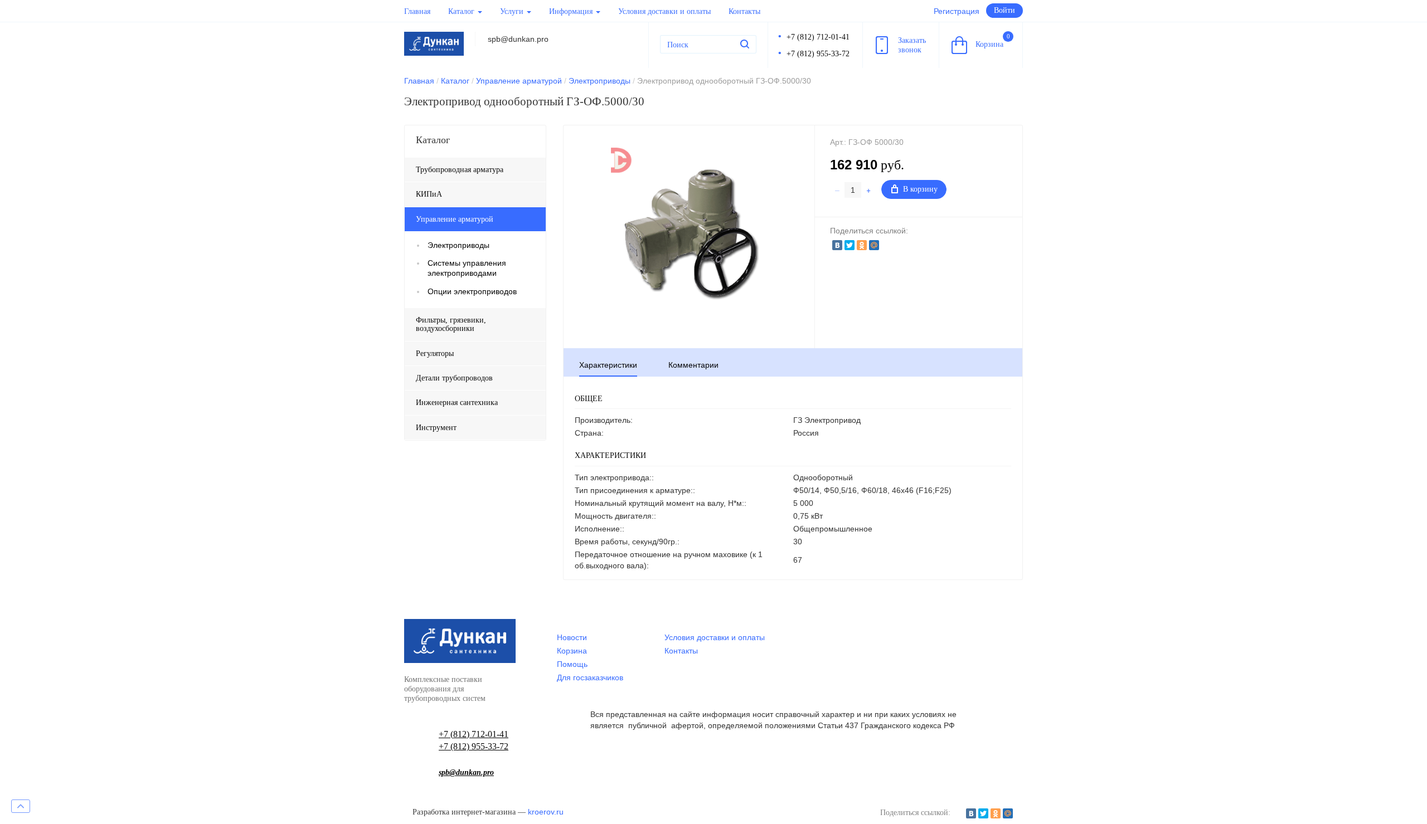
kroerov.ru (546, 811)
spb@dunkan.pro (466, 772)
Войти (1004, 10)
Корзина (992, 40)
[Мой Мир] (874, 245)
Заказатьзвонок (912, 45)
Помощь (572, 664)
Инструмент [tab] (436, 427)
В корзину (920, 189)
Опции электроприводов (472, 291)
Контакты (744, 11)
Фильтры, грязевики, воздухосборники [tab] (451, 324)
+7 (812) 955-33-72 (818, 54)
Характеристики (608, 364)
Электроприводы (599, 80)
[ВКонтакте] (837, 245)
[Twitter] (849, 245)
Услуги (513, 11)
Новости (572, 637)
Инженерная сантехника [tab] (457, 402)
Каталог (462, 11)
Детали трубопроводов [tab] (454, 378)
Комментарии (693, 364)
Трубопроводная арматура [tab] (459, 169)
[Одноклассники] (862, 245)
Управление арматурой (519, 80)
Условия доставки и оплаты (664, 11)
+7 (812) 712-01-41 (818, 37)
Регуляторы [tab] (435, 353)
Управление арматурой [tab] (454, 219)
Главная (417, 11)
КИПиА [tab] (429, 194)
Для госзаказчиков (590, 677)
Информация (572, 11)
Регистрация (956, 11)
